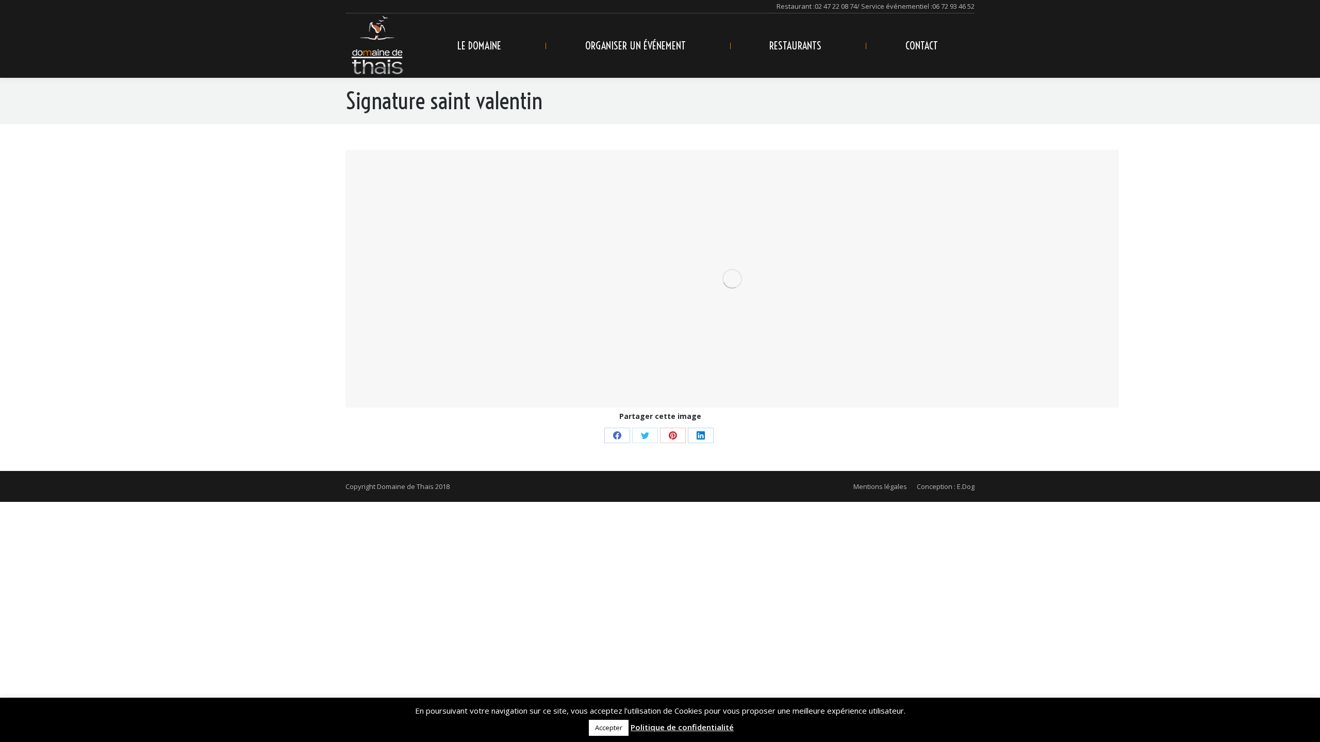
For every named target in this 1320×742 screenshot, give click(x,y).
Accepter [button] (608, 727)
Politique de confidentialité (682, 727)
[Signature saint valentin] (732, 279)
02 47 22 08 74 (836, 6)
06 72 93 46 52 (953, 6)
